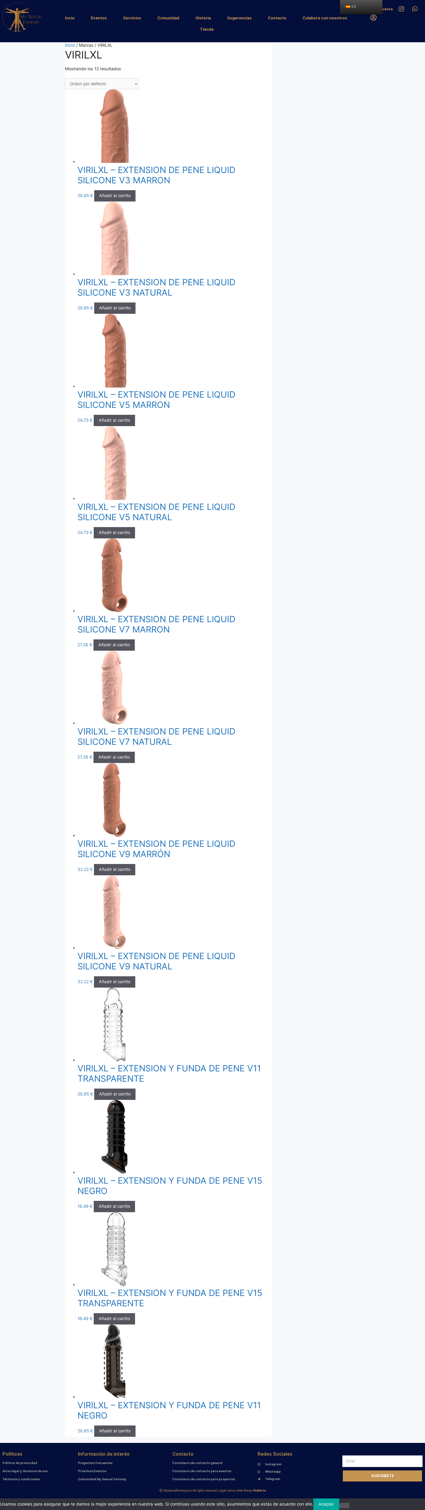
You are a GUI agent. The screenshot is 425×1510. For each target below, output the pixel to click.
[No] (344, 1505)
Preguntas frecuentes (95, 1463)
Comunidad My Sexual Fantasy (102, 1479)
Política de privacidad (19, 1463)
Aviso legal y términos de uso (25, 1471)
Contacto (277, 17)
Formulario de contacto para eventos (201, 1471)
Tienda (206, 29)
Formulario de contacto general (197, 1463)
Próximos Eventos (92, 1471)
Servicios (132, 17)
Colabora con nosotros (325, 17)
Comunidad (168, 17)
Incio (70, 17)
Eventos (99, 17)
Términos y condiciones (21, 1479)
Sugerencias (239, 17)
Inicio (70, 45)
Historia (203, 17)
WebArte (259, 1490)
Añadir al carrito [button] (115, 195)
